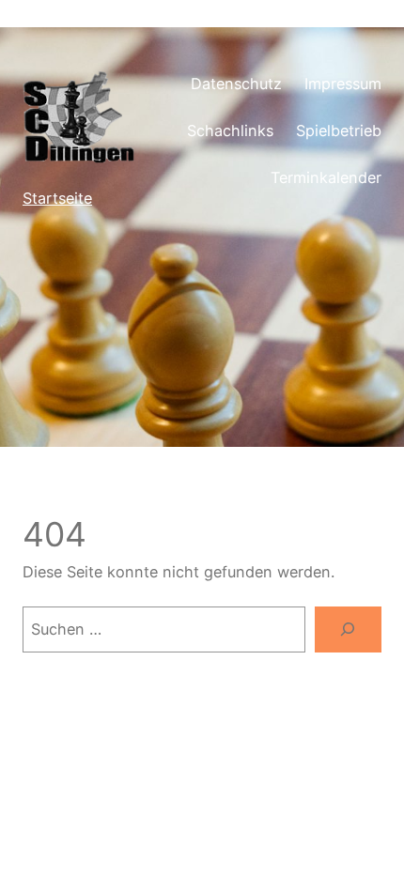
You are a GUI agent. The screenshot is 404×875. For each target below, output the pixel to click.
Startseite (57, 198)
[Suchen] (348, 629)
